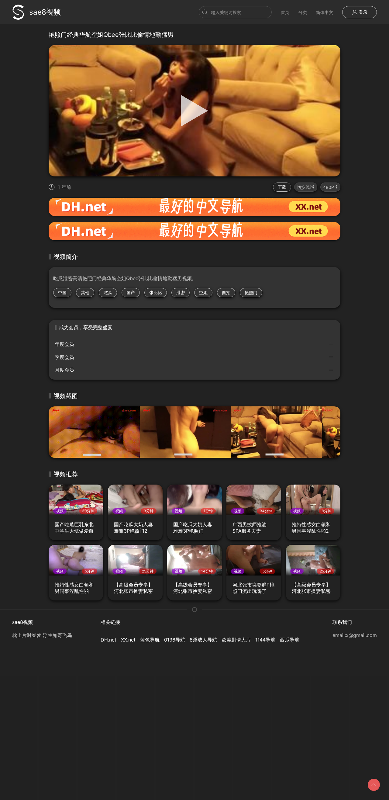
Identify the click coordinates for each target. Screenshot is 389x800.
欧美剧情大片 (236, 640)
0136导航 (174, 640)
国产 (130, 292)
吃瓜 (108, 292)
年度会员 (64, 344)
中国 (62, 292)
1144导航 (265, 640)
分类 (302, 12)
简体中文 (324, 12)
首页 (285, 12)
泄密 (180, 292)
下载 (282, 187)
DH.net (108, 640)
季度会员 (64, 357)
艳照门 (251, 292)
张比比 (155, 292)
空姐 (203, 292)
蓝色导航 (150, 640)
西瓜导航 (289, 640)
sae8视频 (45, 12)
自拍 (226, 292)
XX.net (128, 640)
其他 (85, 292)
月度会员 (64, 370)
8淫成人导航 (203, 640)
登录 (362, 12)
